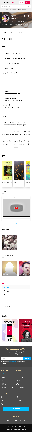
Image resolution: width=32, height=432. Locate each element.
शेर (10, 9)
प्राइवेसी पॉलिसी (9, 426)
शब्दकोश (14, 9)
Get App (27, 2)
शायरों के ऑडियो (6, 307)
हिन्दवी (3, 397)
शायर (7, 9)
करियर (17, 384)
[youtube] (16, 420)
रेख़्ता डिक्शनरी (4, 400)
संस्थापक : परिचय (20, 377)
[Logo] (7, 2)
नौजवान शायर (5, 303)
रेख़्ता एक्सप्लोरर (20, 387)
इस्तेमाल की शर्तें (17, 426)
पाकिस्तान (22, 21)
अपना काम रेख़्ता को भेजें (7, 387)
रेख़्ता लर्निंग (18, 400)
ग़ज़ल (21, 32)
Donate (21, 2)
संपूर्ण (5, 32)
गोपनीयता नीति (12, 361)
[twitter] (12, 420)
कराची (19, 21)
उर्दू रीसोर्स (3, 384)
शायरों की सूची (5, 287)
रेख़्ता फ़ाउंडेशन (19, 373)
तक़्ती (2, 380)
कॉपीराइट (24, 426)
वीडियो (19, 9)
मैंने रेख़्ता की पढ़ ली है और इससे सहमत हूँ (14, 362)
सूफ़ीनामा (18, 397)
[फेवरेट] (24, 15)
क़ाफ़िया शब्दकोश (5, 377)
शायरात (4, 299)
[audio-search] (29, 6)
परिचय (12, 32)
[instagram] (20, 420)
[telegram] (24, 420)
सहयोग (3, 373)
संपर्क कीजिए (19, 380)
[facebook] (8, 420)
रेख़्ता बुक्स (3, 404)
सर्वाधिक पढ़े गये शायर (7, 291)
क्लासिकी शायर (5, 295)
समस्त (16, 79)
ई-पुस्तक (24, 9)
